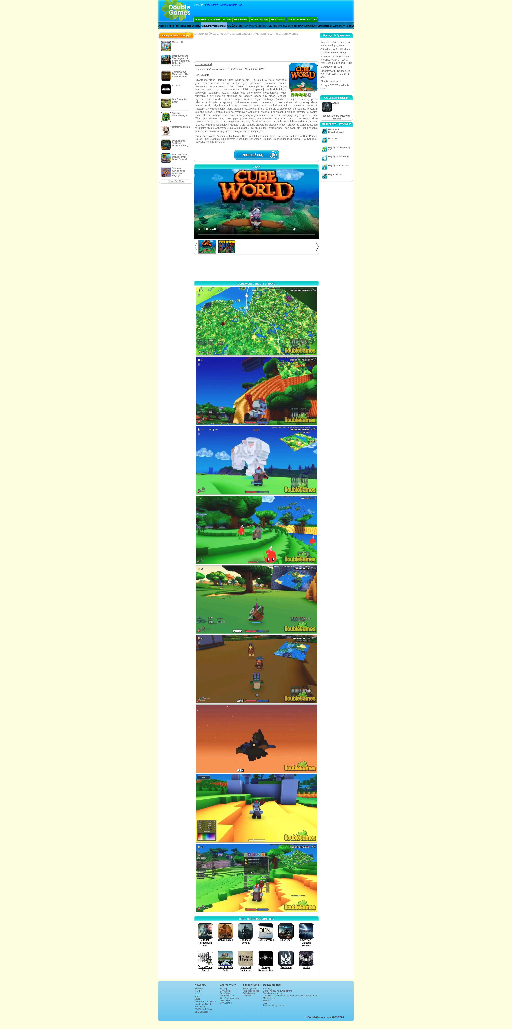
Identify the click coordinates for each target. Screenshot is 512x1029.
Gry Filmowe (275, 26)
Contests (247, 995)
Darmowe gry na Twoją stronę (277, 991)
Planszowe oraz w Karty (187, 26)
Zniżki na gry (249, 993)
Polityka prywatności (273, 993)
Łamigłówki (310, 26)
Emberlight (200, 1006)
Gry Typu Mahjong (338, 156)
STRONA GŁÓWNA (205, 34)
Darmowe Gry (259, 19)
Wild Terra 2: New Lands (203, 1010)
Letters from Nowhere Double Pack (224, 5)
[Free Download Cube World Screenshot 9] (256, 878)
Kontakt (266, 1000)
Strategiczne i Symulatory (331, 26)
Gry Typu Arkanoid (338, 165)
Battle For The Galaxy (205, 1001)
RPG (275, 34)
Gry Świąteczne (235, 26)
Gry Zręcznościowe (229, 998)
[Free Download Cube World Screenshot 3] (256, 460)
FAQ (265, 1003)
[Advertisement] (256, 48)
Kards (197, 996)
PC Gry (227, 19)
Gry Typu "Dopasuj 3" (256, 26)
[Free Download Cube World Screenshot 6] (256, 669)
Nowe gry (200, 984)
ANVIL (198, 993)
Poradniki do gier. (251, 991)
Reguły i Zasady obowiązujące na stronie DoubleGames (290, 995)
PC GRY (224, 34)
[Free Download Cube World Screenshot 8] (256, 808)
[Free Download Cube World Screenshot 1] (256, 321)
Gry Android (335, 174)
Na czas (350, 26)
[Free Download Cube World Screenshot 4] (256, 530)
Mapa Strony (269, 998)
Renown (199, 988)
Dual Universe (201, 1012)
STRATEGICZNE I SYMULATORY (250, 34)
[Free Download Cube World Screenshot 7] (256, 738)
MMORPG (225, 1000)
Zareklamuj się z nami (273, 1005)
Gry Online (278, 19)
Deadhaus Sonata (203, 1004)
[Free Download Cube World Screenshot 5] (256, 599)
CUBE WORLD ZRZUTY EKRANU (256, 283)
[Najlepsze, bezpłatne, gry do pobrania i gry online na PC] (176, 11)
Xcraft (197, 991)
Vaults (197, 999)
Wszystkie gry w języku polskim (336, 117)
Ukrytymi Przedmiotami (302, 19)
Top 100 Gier (176, 181)
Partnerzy (268, 988)
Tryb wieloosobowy (207, 19)
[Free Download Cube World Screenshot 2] (256, 391)
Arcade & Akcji (166, 26)
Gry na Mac (241, 19)
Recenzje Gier (250, 988)
